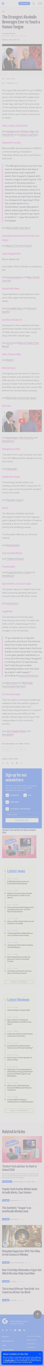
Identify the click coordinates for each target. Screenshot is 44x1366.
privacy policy (10, 1360)
